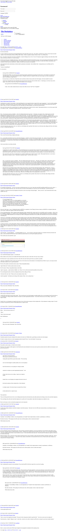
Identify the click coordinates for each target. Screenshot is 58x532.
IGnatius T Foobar (19, 195)
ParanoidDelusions (18, 47)
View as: (17, 34)
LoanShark (17, 523)
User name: (2, 8)
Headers (11, 49)
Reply (1, 49)
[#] (0, 47)
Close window (3, 1)
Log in (1, 15)
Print (14, 49)
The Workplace (7, 31)
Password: (2, 11)
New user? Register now (4, 16)
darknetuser (18, 351)
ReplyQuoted (6, 49)
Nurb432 (18, 72)
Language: (2, 13)
